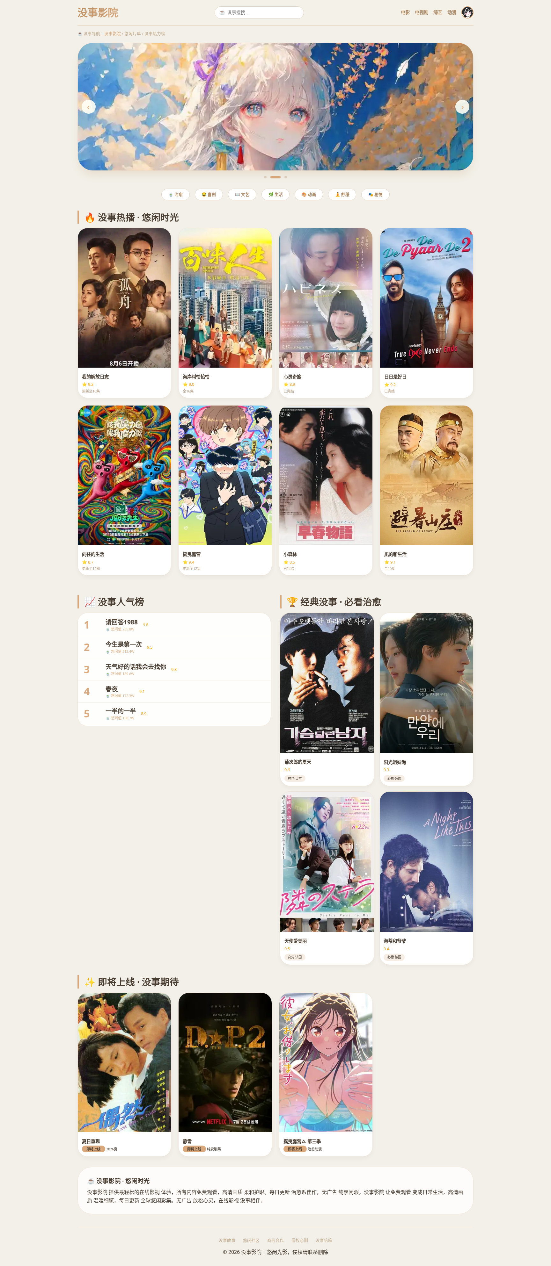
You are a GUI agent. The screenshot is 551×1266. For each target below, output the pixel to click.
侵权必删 (299, 1240)
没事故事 (227, 1240)
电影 (405, 12)
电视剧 (421, 12)
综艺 (437, 12)
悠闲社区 (251, 1240)
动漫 (451, 12)
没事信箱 (324, 1240)
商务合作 (275, 1240)
